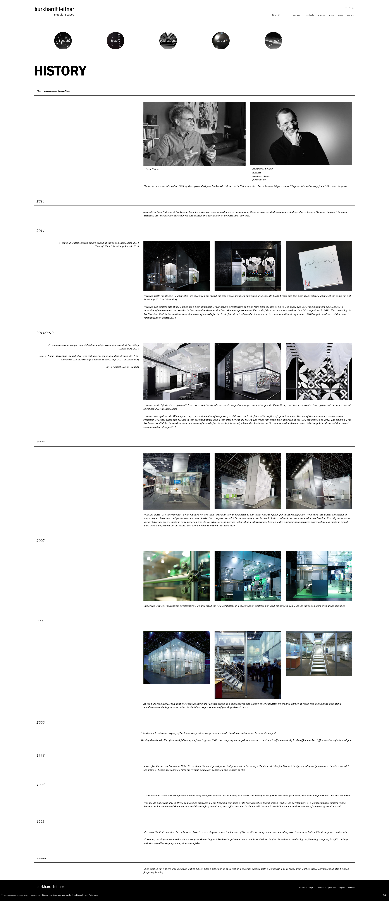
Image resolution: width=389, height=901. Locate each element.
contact (350, 15)
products (309, 15)
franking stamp (261, 176)
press (340, 15)
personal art (259, 179)
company (297, 15)
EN (278, 15)
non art (256, 172)
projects (321, 15)
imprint (312, 888)
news (331, 15)
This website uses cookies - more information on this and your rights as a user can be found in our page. (50, 895)
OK (384, 895)
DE (273, 15)
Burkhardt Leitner (262, 168)
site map (302, 888)
